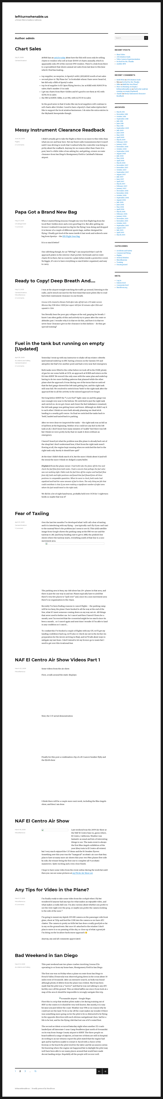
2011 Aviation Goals (123, 57)
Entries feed (121, 283)
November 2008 (122, 147)
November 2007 (122, 168)
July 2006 (120, 202)
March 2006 (121, 212)
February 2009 (122, 142)
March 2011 (121, 112)
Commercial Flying (124, 253)
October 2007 (121, 170)
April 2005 (120, 232)
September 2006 (123, 198)
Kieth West (120, 80)
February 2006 (122, 214)
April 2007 (120, 181)
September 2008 (123, 151)
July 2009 (120, 130)
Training (120, 262)
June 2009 (120, 133)
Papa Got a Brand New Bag (46, 212)
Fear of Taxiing (32, 513)
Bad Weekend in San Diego (46, 955)
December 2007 (122, 165)
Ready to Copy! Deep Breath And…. (55, 280)
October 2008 (121, 149)
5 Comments (19, 904)
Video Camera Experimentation (128, 59)
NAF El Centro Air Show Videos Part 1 (57, 659)
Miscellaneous (20, 295)
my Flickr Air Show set (82, 873)
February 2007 (122, 186)
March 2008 (121, 163)
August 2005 (121, 228)
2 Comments (19, 145)
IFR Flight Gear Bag (71, 236)
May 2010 (120, 126)
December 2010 (122, 114)
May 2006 (120, 207)
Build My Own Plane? (130, 84)
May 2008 (120, 158)
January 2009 (121, 144)
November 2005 (122, 221)
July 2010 (120, 121)
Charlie (119, 94)
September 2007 (123, 172)
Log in (119, 280)
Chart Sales (28, 48)
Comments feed (123, 285)
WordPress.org (122, 287)
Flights (17, 142)
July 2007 (120, 177)
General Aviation (21, 60)
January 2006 (121, 216)
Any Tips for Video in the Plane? (52, 889)
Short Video (121, 55)
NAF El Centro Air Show (42, 821)
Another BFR (121, 64)
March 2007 (121, 184)
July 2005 (120, 230)
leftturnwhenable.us (31, 16)
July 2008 (120, 156)
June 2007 (120, 179)
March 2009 (121, 140)
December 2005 (122, 219)
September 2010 (122, 119)
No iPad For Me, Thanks (125, 62)
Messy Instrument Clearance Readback (60, 130)
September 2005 (123, 225)
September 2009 (123, 128)
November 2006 (122, 193)
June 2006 (120, 205)
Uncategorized (20, 224)
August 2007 (121, 174)
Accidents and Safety (22, 360)
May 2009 (120, 135)
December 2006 (122, 191)
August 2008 (121, 154)
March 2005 (121, 235)
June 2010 (120, 123)
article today (59, 58)
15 (36, 1071)
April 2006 (120, 209)
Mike (118, 84)
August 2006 (121, 200)
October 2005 (121, 223)
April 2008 (120, 161)
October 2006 (121, 195)
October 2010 (121, 116)
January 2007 (121, 188)
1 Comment (19, 227)
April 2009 (120, 137)
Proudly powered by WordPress (43, 1089)
